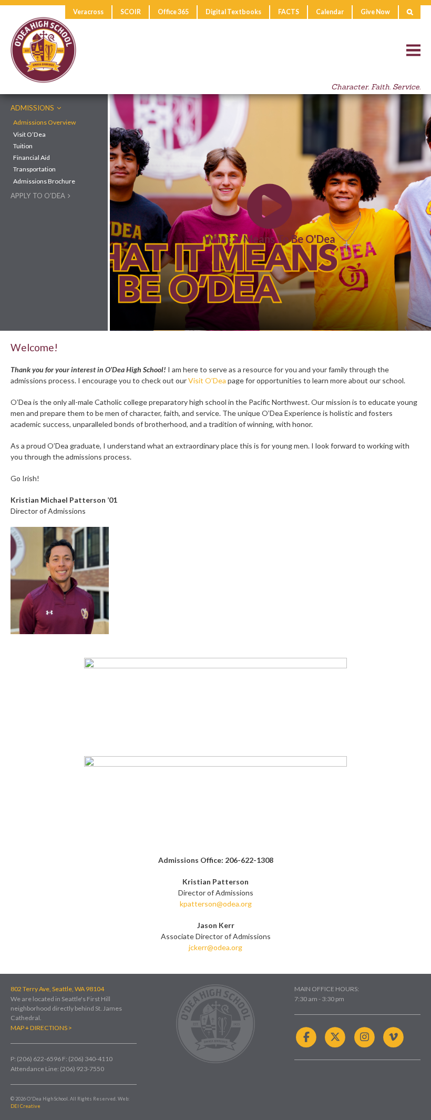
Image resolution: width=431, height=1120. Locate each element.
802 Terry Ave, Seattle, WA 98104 (57, 989)
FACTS (288, 12)
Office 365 (173, 12)
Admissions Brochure (44, 181)
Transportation (34, 169)
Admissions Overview (44, 122)
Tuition (23, 146)
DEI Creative (25, 1106)
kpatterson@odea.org (216, 903)
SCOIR (130, 12)
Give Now (375, 12)
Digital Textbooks (233, 12)
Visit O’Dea (29, 134)
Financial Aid (31, 158)
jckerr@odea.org (215, 947)
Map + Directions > (41, 1028)
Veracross (88, 12)
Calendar (330, 12)
